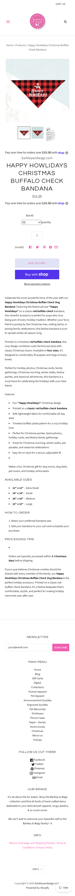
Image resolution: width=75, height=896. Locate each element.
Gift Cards (37, 678)
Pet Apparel (37, 696)
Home (9, 45)
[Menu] (8, 22)
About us (37, 735)
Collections (37, 687)
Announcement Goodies (38, 700)
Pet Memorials (37, 709)
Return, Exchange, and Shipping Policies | (32, 843)
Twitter (39, 764)
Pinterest (39, 768)
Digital (37, 683)
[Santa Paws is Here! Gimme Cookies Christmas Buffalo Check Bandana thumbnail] (24, 132)
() (60, 4)
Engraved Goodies (37, 705)
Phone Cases (37, 718)
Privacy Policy (44, 848)
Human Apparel (37, 692)
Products (20, 45)
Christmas (37, 731)
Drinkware (37, 713)
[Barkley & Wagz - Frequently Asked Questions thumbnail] (51, 134)
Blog (37, 674)
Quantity (46, 222)
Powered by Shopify (37, 888)
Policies (37, 740)
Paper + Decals (37, 722)
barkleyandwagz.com (37, 158)
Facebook (39, 760)
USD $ (35, 869)
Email (39, 777)
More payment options (37, 284)
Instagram (39, 773)
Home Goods (37, 727)
